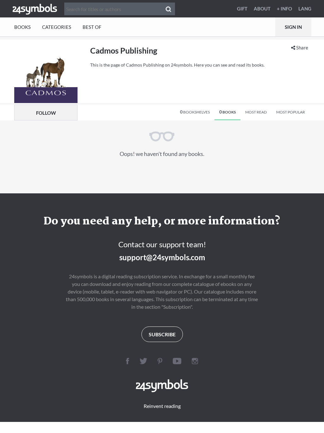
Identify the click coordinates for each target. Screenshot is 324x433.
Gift (242, 8)
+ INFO (284, 8)
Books (22, 27)
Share (301, 47)
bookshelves (195, 111)
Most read (256, 112)
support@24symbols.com (162, 257)
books (227, 111)
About (262, 8)
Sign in (293, 27)
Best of (92, 27)
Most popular (290, 112)
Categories (56, 27)
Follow (46, 113)
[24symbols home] (35, 8)
